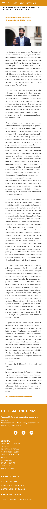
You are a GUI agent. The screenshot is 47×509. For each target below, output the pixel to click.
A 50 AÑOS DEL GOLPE (10, 452)
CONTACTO (5, 466)
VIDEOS (4, 457)
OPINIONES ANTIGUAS (10, 449)
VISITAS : (8, 468)
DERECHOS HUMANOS (10, 455)
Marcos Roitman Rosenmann (19, 17)
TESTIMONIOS (6, 460)
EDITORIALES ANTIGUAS (11, 444)
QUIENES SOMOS (8, 463)
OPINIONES (5, 446)
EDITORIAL (5, 441)
